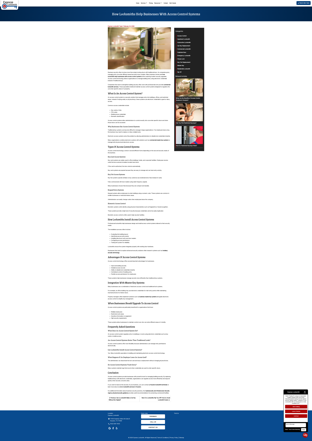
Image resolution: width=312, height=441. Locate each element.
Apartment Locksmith (183, 39)
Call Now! (296, 416)
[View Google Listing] (109, 429)
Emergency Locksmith (183, 55)
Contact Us (153, 427)
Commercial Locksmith (184, 49)
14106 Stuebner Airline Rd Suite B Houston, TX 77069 (120, 420)
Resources (157, 3)
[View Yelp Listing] (116, 429)
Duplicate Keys (181, 52)
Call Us (153, 422)
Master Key (180, 65)
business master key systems (148, 296)
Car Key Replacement (183, 46)
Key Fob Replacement (183, 62)
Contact (166, 3)
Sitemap (181, 437)
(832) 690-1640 (115, 424)
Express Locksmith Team (115, 26)
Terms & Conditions (163, 437)
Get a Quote (172, 3)
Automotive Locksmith (184, 42)
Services (143, 3)
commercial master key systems (159, 140)
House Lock (181, 59)
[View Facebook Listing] (113, 429)
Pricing (151, 3)
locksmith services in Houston (132, 387)
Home (137, 3)
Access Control (181, 36)
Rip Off (179, 72)
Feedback (153, 416)
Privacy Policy (174, 437)
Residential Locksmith (183, 69)
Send (303, 429)
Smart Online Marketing (294, 429)
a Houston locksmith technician (158, 385)
